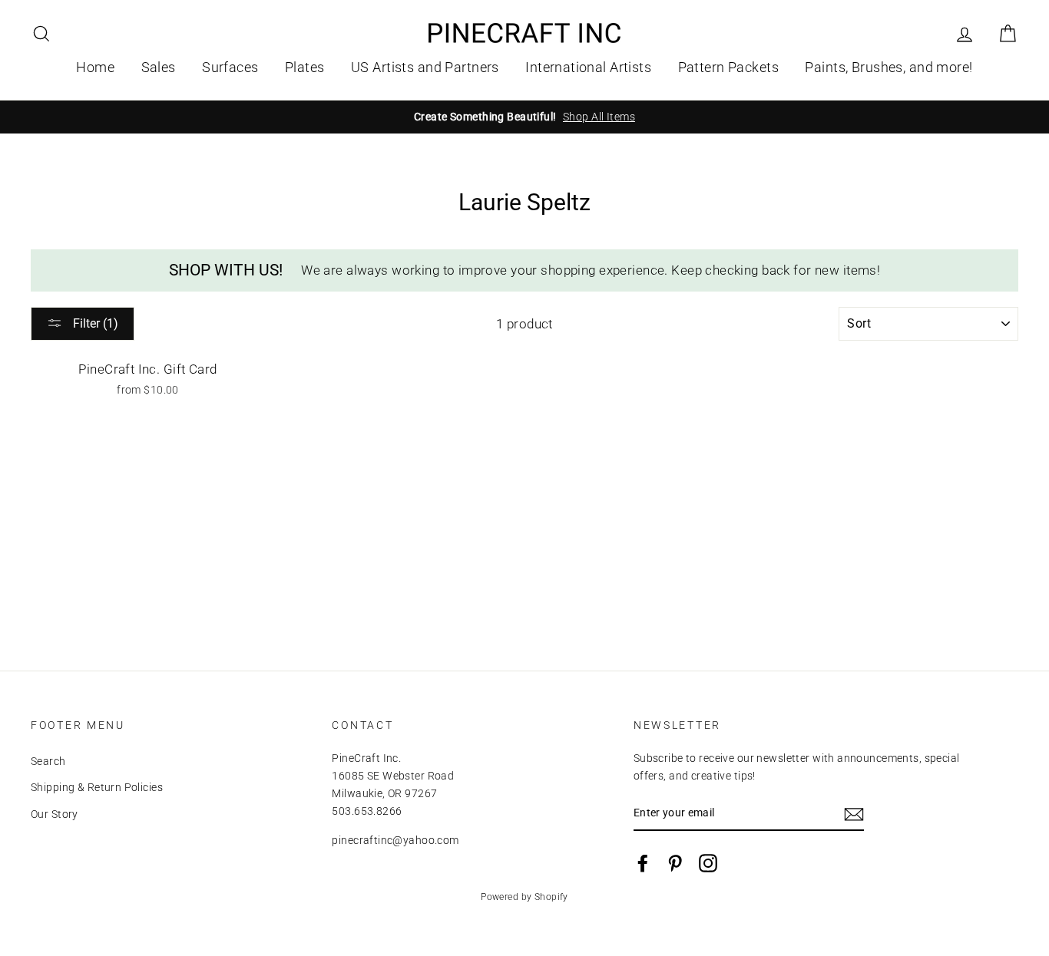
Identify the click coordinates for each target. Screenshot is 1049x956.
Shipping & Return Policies (97, 787)
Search (48, 761)
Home (95, 67)
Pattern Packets (728, 67)
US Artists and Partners (425, 67)
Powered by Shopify (524, 897)
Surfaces (230, 67)
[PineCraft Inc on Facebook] (643, 863)
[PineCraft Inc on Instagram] (708, 863)
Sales (158, 67)
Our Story (54, 814)
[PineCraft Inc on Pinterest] (675, 863)
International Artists (588, 67)
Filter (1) (94, 323)
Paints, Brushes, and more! (888, 67)
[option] (524, 117)
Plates (305, 67)
